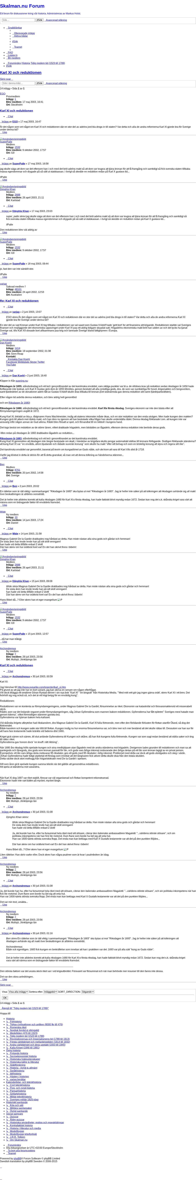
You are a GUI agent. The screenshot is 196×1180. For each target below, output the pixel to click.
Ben (2, 464)
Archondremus (8, 648)
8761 (17, 470)
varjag (3, 284)
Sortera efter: (36, 991)
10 (16, 517)
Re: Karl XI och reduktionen (19, 300)
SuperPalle (6, 141)
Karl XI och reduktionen (20, 72)
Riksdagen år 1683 (11, 438)
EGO (2, 93)
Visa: (5, 991)
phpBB (17, 1158)
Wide (3, 512)
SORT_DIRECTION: (69, 991)
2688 (17, 194)
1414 (17, 348)
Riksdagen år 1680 (19, 402)
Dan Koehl (6, 342)
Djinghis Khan (7, 189)
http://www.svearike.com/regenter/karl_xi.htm (42, 687)
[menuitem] (23, 33)
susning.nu (22, 380)
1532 (17, 147)
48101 (18, 289)
